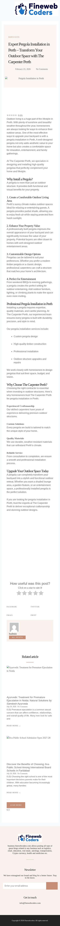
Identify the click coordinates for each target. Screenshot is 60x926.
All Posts (17, 637)
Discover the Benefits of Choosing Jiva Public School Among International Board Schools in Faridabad (29, 767)
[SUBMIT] (52, 886)
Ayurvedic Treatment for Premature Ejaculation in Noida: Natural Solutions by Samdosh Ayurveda (29, 700)
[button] (6, 9)
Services (14, 37)
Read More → (14, 725)
